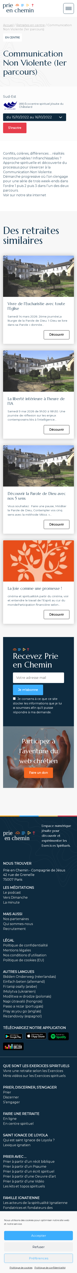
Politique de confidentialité (50, 1267)
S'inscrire (14, 128)
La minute (11, 902)
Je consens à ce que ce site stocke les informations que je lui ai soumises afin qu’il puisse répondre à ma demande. (37, 705)
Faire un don (38, 773)
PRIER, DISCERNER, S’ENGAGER (30, 1087)
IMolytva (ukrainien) (19, 991)
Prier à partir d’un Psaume (24, 1166)
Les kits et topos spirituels (24, 1186)
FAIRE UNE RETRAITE (21, 1114)
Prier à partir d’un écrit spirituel (28, 1171)
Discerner (11, 1097)
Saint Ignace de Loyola (25, 1135)
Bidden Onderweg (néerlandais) (29, 977)
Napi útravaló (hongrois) (23, 1001)
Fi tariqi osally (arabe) (20, 987)
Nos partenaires (16, 919)
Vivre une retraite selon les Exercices (33, 1071)
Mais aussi (12, 914)
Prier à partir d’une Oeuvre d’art (29, 1176)
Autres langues (18, 972)
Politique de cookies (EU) (23, 960)
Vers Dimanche (15, 897)
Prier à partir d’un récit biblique (29, 1162)
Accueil (8, 25)
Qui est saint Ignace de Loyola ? (29, 1140)
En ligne (10, 1119)
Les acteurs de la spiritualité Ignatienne (35, 1203)
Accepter (38, 1236)
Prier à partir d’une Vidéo (23, 1181)
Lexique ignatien (16, 1145)
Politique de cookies (21, 1267)
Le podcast (12, 893)
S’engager (11, 1102)
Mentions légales (17, 950)
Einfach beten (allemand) (24, 982)
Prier (7, 1092)
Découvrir (56, 334)
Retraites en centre (30, 25)
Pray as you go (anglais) (22, 1011)
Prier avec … (14, 1157)
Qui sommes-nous (18, 924)
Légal (8, 940)
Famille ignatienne (21, 1198)
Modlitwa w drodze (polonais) (27, 996)
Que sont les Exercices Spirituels (36, 1066)
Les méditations (18, 888)
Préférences (38, 1258)
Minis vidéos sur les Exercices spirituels (34, 1076)
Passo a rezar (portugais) (23, 1006)
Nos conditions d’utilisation (24, 955)
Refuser (38, 1247)
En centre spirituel (18, 1124)
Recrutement (14, 929)
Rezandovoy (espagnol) (22, 1016)
